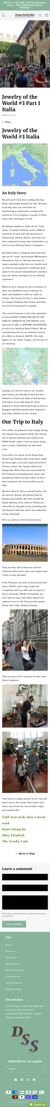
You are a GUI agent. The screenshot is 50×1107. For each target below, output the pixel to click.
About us (10, 951)
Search (9, 945)
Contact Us (38, 1104)
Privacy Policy (13, 976)
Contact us (11, 957)
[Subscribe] (41, 1069)
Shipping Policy (14, 989)
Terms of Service (14, 983)
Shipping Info (13, 964)
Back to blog (27, 853)
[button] (3, 15)
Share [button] (8, 122)
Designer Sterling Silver (21, 1102)
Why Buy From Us (15, 970)
